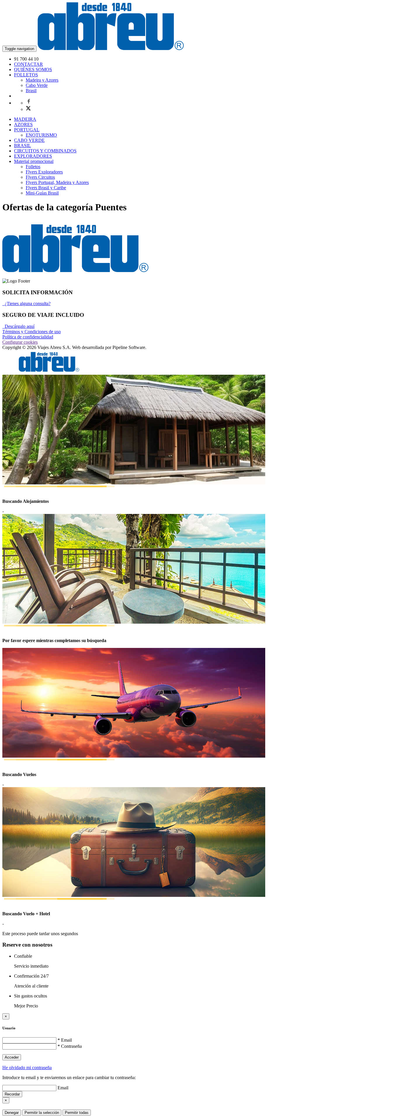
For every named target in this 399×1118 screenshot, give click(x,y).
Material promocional (33, 161)
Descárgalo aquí (18, 326)
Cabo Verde (37, 85)
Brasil (31, 90)
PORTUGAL (26, 129)
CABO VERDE (29, 140)
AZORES (23, 124)
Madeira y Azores (42, 80)
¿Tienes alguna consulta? (26, 303)
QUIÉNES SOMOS (33, 69)
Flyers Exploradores (44, 171)
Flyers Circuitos (40, 177)
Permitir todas (77, 1112)
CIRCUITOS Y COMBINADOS (45, 150)
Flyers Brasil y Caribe (46, 187)
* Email (65, 1040)
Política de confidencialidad (27, 336)
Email (63, 1087)
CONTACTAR (28, 64)
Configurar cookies (20, 342)
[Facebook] (29, 102)
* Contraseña (70, 1046)
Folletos (33, 166)
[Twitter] (28, 109)
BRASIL (22, 145)
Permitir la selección (42, 1112)
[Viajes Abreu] (111, 48)
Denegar (12, 1112)
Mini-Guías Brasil (42, 192)
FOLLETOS (26, 74)
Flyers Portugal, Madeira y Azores (57, 182)
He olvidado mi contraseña (27, 1067)
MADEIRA (25, 119)
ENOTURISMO (41, 135)
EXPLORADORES (33, 156)
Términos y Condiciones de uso (31, 331)
